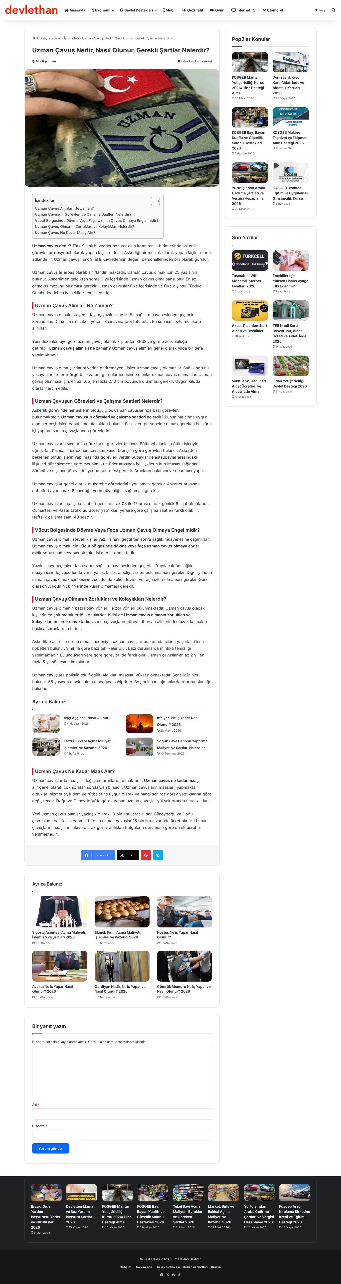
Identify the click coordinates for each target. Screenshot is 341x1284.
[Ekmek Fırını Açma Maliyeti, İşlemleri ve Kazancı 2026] (122, 911)
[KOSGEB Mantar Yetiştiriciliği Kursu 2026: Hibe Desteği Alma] (250, 62)
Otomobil (274, 10)
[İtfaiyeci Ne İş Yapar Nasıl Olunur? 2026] (139, 723)
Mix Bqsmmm (46, 61)
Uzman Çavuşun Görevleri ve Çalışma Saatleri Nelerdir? (83, 214)
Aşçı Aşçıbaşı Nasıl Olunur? (87, 718)
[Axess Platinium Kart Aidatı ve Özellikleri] (250, 310)
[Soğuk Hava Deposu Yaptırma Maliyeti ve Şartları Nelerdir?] (139, 747)
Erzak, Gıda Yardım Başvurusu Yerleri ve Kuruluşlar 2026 (46, 1216)
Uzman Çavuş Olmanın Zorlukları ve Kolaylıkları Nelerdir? (84, 226)
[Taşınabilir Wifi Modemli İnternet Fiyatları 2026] (250, 260)
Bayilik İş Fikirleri (66, 38)
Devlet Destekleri (138, 10)
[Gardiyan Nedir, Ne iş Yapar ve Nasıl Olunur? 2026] (122, 966)
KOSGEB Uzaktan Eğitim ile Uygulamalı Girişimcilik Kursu (290, 193)
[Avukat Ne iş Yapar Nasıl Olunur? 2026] (59, 966)
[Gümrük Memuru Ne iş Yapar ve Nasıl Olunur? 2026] (184, 966)
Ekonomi (102, 10)
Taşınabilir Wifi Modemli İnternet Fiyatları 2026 (246, 280)
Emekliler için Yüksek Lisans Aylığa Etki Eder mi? (290, 280)
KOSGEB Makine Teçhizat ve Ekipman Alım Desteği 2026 (290, 137)
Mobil (170, 10)
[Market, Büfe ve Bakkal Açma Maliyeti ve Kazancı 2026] (223, 1192)
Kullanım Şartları (195, 1267)
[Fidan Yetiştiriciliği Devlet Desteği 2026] (291, 366)
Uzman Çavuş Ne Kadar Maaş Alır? (65, 232)
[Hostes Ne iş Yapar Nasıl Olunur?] (184, 911)
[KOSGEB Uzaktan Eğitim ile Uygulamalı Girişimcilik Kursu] (291, 172)
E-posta (39, 1126)
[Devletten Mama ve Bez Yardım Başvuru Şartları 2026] (81, 1192)
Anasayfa (77, 10)
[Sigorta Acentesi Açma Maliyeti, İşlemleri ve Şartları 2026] (59, 911)
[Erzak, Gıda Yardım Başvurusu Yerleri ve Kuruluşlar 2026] (46, 1192)
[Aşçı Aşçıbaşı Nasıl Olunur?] (46, 723)
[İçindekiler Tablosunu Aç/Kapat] (153, 201)
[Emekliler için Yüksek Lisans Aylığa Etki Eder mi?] (291, 260)
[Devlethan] (31, 10)
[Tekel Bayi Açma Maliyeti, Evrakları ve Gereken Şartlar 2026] (188, 1192)
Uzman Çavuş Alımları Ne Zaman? (64, 208)
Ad (35, 1105)
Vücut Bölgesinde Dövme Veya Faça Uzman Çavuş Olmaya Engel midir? (97, 220)
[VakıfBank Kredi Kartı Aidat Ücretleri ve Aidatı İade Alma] (250, 366)
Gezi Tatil (194, 10)
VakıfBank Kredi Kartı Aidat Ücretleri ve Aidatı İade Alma (249, 386)
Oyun (219, 10)
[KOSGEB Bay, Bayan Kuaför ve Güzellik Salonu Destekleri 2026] (250, 117)
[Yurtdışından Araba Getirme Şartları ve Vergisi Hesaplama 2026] (250, 172)
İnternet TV (246, 10)
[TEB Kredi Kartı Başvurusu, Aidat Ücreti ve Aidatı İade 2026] (291, 310)
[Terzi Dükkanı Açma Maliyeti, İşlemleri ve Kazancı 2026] (46, 747)
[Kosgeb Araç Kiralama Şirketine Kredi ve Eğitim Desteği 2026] (294, 1192)
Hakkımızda (143, 1267)
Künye (216, 1267)
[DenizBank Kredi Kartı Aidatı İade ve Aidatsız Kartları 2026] (291, 62)
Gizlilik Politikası (168, 1267)
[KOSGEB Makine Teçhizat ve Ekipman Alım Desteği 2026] (291, 117)
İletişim (125, 1267)
